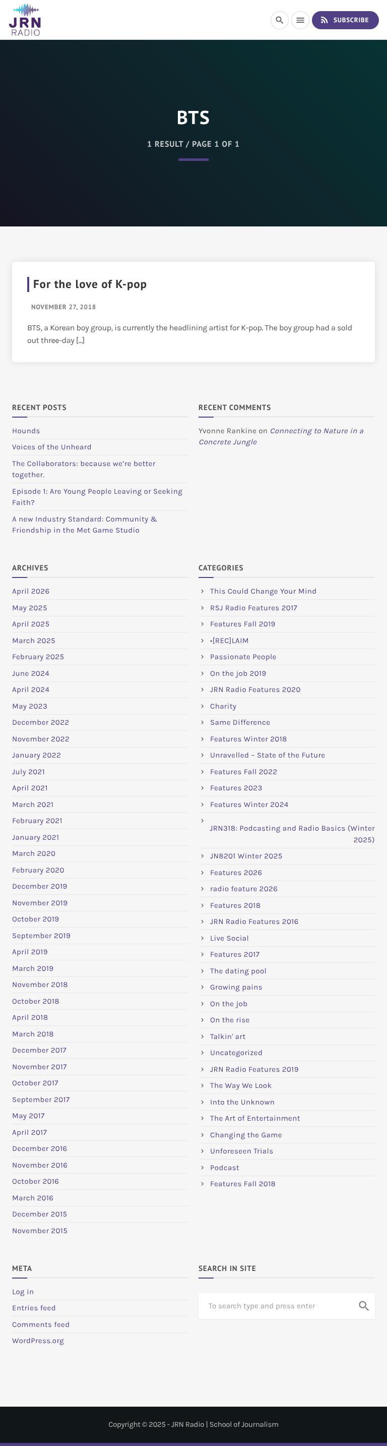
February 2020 (38, 870)
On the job (229, 1003)
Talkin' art (228, 1036)
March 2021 (32, 804)
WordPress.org (38, 1340)
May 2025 (29, 607)
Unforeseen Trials (242, 1150)
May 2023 (29, 706)
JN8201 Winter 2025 (246, 855)
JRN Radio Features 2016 (254, 921)
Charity (223, 706)
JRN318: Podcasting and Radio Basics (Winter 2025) (292, 834)
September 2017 (41, 1099)
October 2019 (35, 918)
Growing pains (236, 987)
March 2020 (33, 853)
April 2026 (30, 591)
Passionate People (243, 656)
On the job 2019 (238, 673)
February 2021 (37, 820)
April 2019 (30, 951)
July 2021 (28, 771)
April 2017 (29, 1132)
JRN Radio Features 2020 (255, 689)
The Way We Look (241, 1085)
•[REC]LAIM (229, 640)
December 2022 (40, 722)
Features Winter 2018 (248, 738)
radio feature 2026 (244, 888)
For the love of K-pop (90, 284)
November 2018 (40, 984)
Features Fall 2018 (243, 1183)
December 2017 (39, 1050)
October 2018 (35, 1001)
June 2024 (30, 673)
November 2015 (40, 1230)
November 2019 (40, 902)
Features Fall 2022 (244, 771)
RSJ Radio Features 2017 (253, 607)
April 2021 (30, 787)
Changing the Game (246, 1134)
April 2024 (30, 689)
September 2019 (41, 935)
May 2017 (28, 1115)
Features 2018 (235, 905)
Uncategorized (236, 1052)
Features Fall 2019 (243, 623)
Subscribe (344, 20)
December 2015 (40, 1214)
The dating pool (238, 970)
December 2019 (40, 886)
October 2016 (35, 1181)
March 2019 (33, 968)
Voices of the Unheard (52, 446)
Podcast (224, 1167)
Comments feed (41, 1324)
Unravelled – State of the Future (268, 755)
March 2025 (33, 640)
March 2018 (33, 1033)
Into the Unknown (242, 1102)
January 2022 (36, 755)
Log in (23, 1291)
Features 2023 (236, 787)
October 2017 (35, 1082)
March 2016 (32, 1197)
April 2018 (30, 1017)
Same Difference (240, 722)
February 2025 (38, 656)
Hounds (26, 430)
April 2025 (30, 623)
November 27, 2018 (63, 307)
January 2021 (35, 837)
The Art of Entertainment (255, 1118)
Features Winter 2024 (249, 804)
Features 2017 (235, 954)
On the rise (230, 1019)
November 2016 (40, 1165)
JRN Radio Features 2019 (254, 1069)
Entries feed (34, 1307)
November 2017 (39, 1066)
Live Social (229, 938)
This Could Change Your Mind (263, 591)
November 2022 (41, 738)
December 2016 (40, 1148)
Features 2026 (236, 872)
